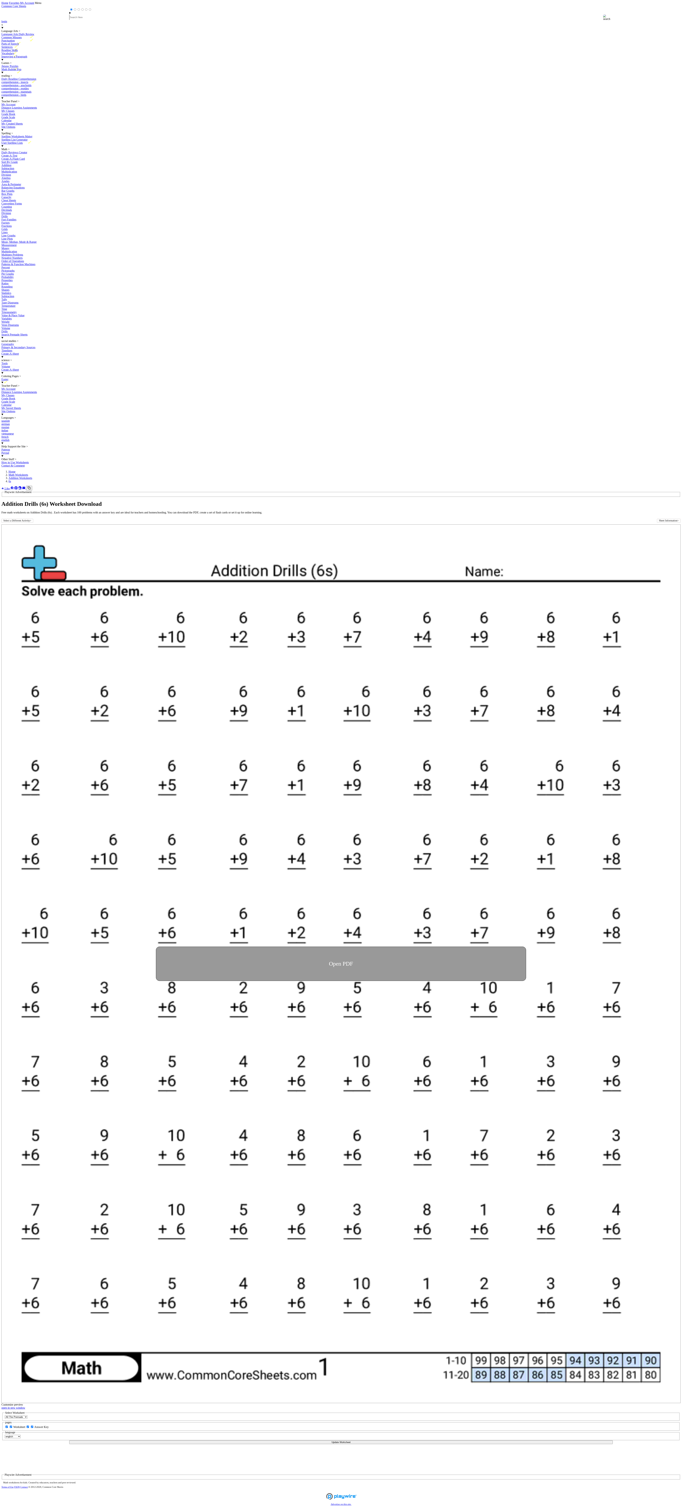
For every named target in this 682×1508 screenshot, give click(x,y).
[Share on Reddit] (20, 488)
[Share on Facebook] (12, 488)
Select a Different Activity (17, 520)
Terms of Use (7, 1487)
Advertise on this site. (341, 1504)
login (4, 21)
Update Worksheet (341, 1442)
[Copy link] (29, 488)
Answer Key (41, 1426)
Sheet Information (669, 520)
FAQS (17, 1487)
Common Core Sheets (13, 6)
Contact (24, 1487)
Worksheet (19, 1426)
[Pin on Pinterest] (16, 488)
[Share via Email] (24, 488)
